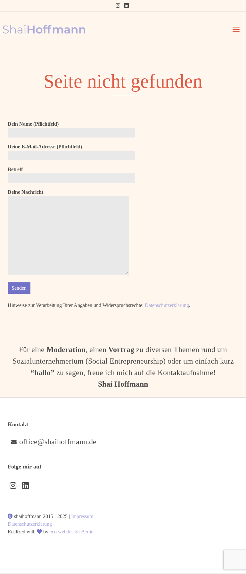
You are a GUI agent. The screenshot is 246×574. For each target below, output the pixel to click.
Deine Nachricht (25, 192)
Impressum (82, 516)
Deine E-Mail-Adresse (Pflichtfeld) (45, 146)
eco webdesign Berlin (72, 531)
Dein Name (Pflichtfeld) (33, 124)
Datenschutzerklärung (167, 305)
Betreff (15, 169)
